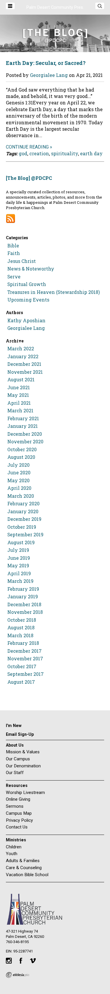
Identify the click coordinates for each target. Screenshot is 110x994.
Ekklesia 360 (17, 975)
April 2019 (19, 573)
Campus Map (19, 813)
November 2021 (25, 372)
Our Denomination (23, 766)
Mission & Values (23, 751)
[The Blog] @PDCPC (29, 178)
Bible (13, 246)
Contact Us (17, 827)
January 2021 (22, 426)
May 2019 (18, 566)
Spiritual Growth (26, 284)
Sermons (14, 806)
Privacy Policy (19, 820)
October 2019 (21, 527)
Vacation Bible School (27, 874)
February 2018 (23, 643)
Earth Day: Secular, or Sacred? (46, 62)
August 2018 (21, 627)
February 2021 (23, 418)
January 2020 (22, 511)
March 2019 (20, 581)
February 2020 (23, 504)
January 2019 (22, 596)
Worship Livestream (25, 792)
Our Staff (15, 772)
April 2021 (19, 403)
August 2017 (21, 682)
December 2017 (24, 651)
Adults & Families (23, 860)
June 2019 (18, 558)
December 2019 (24, 519)
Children (13, 847)
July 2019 (18, 550)
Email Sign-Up (20, 734)
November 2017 (25, 658)
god (23, 153)
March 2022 (20, 349)
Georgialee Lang (49, 75)
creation (39, 153)
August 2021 (21, 380)
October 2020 (22, 449)
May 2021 (18, 395)
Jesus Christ (21, 261)
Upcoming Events (28, 300)
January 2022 (22, 356)
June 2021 (18, 387)
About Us (15, 745)
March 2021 (20, 411)
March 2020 (20, 496)
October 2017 (21, 666)
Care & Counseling (24, 867)
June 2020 (19, 473)
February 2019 (23, 589)
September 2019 (25, 535)
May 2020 (18, 480)
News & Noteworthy (30, 269)
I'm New (13, 725)
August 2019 (21, 542)
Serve (14, 277)
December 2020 (24, 434)
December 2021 (24, 364)
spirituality (64, 153)
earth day (91, 153)
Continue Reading (27, 147)
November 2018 (25, 612)
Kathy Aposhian (26, 320)
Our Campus (18, 759)
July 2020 (18, 465)
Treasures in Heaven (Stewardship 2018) (53, 292)
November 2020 (25, 442)
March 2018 (20, 635)
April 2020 (19, 488)
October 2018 (21, 620)
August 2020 (21, 457)
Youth (11, 853)
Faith (13, 253)
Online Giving (18, 799)
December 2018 (24, 604)
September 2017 (25, 674)
